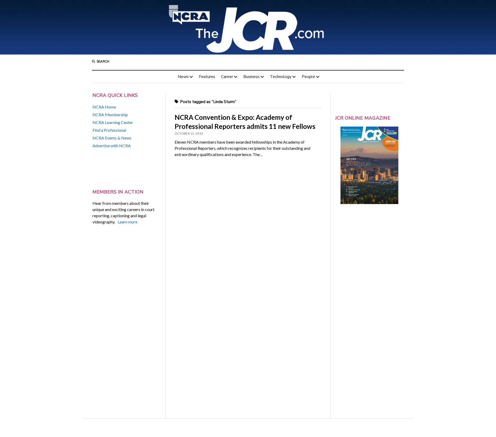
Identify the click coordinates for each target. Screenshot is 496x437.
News (183, 77)
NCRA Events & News (111, 137)
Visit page (248, 27)
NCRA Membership (110, 114)
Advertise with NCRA (111, 145)
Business (251, 77)
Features (207, 77)
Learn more (127, 221)
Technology (280, 77)
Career (227, 77)
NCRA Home (104, 106)
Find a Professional (109, 130)
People (308, 77)
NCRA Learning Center (112, 122)
